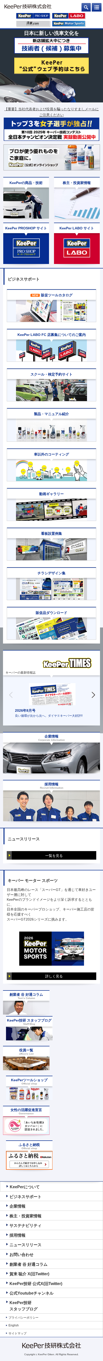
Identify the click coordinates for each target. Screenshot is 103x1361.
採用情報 (18, 1235)
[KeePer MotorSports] (69, 25)
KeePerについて (25, 1187)
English (13, 1325)
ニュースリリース (26, 1245)
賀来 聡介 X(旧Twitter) (29, 1274)
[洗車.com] (33, 25)
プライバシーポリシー (23, 1317)
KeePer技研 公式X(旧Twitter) (36, 1284)
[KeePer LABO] (69, 17)
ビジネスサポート (26, 1197)
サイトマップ (17, 1333)
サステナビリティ (26, 1225)
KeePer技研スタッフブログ (24, 1306)
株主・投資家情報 (26, 1216)
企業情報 (18, 1206)
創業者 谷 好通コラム (29, 1264)
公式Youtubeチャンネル (32, 1293)
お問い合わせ (22, 1254)
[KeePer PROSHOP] (33, 17)
